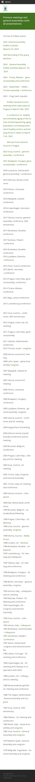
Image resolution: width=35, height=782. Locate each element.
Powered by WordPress (9, 776)
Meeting (7, 522)
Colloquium (10, 632)
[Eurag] (4, 8)
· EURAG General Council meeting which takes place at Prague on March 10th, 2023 (16, 105)
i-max (22, 776)
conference (9, 260)
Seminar (24, 542)
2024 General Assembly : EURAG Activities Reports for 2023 (16, 68)
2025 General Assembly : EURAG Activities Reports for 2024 (14, 45)
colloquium (26, 625)
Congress (14, 365)
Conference (9, 639)
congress (27, 348)
